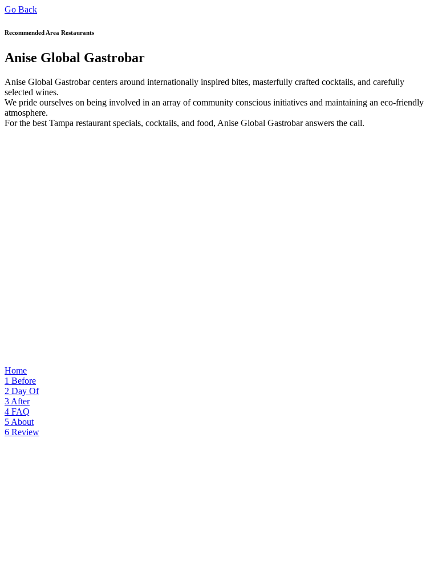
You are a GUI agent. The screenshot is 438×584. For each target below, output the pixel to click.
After (17, 401)
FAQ (17, 411)
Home (16, 370)
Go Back (21, 9)
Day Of (22, 391)
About (19, 422)
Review (22, 432)
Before (20, 381)
